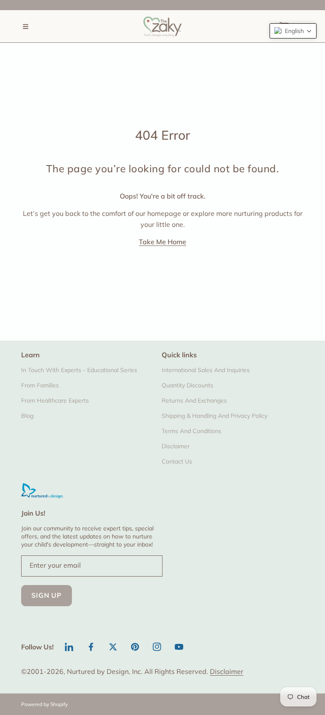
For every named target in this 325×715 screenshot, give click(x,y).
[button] (25, 26)
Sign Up (46, 595)
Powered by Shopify (44, 704)
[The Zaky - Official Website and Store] (162, 26)
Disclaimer (226, 671)
